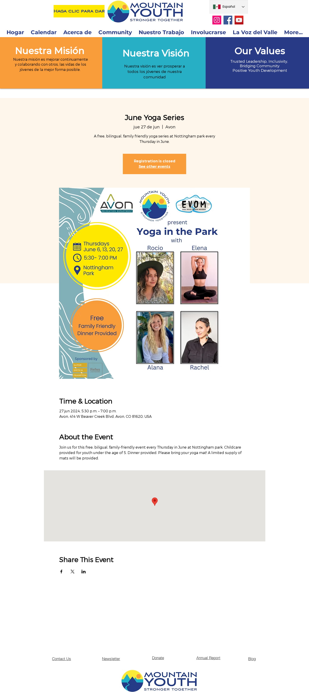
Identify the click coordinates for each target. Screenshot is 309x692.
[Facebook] (227, 20)
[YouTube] (239, 20)
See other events (154, 166)
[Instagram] (216, 20)
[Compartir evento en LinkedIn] (83, 571)
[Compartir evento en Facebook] (61, 571)
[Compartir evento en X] (72, 571)
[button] (49, 50)
